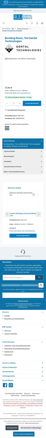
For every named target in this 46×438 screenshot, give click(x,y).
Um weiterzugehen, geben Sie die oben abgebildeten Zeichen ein (23, 290)
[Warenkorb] (42, 23)
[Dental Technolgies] (23, 48)
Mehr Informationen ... (32, 423)
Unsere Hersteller (10, 334)
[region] (23, 71)
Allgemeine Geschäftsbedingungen (17, 348)
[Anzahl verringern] (7, 103)
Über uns (7, 330)
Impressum (8, 355)
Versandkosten (38, 400)
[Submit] (39, 277)
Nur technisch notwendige (31, 428)
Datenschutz (8, 351)
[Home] (13, 29)
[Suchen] (26, 23)
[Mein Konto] (37, 23)
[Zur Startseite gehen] (23, 17)
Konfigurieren (12, 428)
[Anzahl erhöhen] (20, 103)
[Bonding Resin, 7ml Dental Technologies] (23, 71)
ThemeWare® (30, 415)
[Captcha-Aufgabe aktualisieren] (41, 285)
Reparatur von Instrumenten (14, 319)
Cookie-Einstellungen (28, 395)
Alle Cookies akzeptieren (23, 434)
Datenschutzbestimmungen (23, 304)
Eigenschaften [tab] (9, 151)
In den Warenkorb (32, 103)
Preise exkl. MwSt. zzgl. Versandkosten (17, 93)
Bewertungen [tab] (9, 156)
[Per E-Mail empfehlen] (7, 128)
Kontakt (7, 316)
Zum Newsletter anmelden (13, 393)
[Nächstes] (38, 214)
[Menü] (3, 23)
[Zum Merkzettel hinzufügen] (33, 194)
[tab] (23, 143)
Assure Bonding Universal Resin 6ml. (23, 214)
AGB (20, 306)
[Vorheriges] (7, 214)
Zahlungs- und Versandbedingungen (17, 345)
